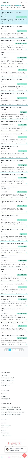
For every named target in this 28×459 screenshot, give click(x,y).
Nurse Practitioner (6, 5)
